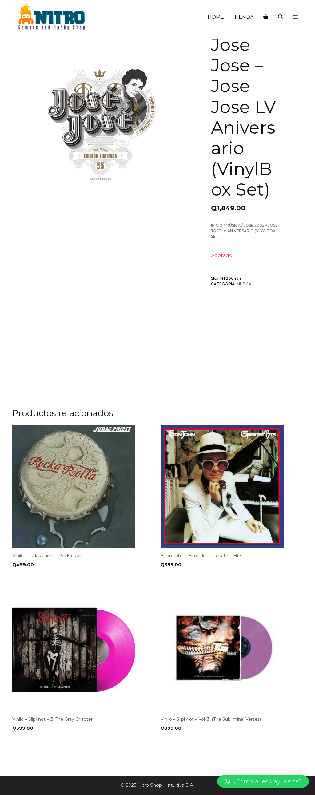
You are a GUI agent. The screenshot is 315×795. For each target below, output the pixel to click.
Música (233, 225)
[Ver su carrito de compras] (265, 17)
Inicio (217, 225)
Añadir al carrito (36, 577)
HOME (216, 17)
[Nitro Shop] (52, 17)
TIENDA (243, 17)
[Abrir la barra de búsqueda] (280, 17)
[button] (295, 17)
